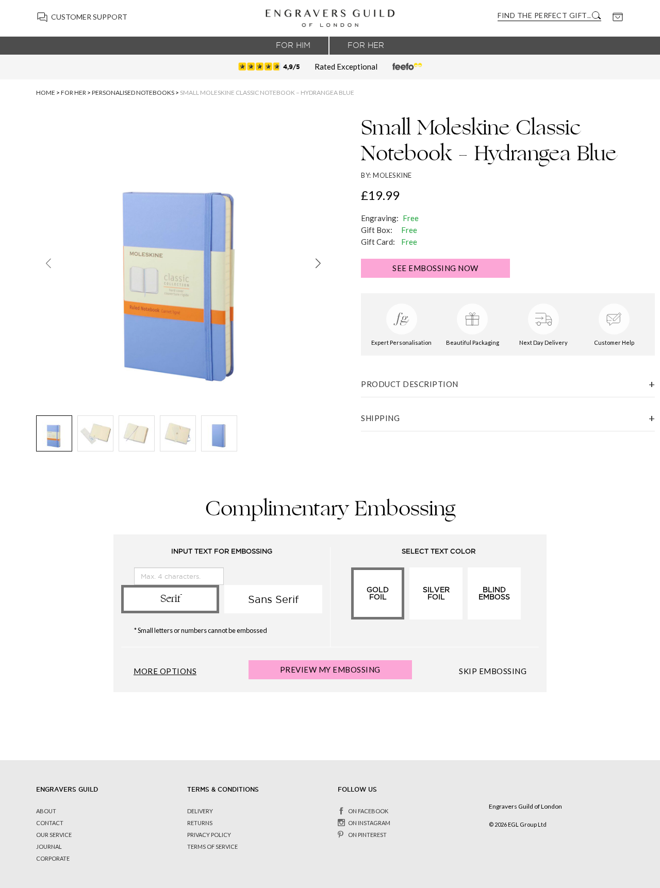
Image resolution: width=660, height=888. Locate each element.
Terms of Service (212, 846)
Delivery (200, 811)
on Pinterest (367, 834)
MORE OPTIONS (165, 671)
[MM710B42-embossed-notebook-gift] (54, 433)
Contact (49, 822)
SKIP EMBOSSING (492, 671)
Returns (199, 822)
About (46, 811)
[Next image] (318, 263)
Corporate (53, 858)
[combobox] (544, 15)
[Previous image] (48, 263)
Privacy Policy (209, 834)
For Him (293, 45)
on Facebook (368, 811)
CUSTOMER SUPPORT (89, 16)
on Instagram (369, 822)
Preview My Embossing (330, 669)
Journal (49, 846)
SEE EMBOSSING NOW (435, 268)
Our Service (54, 834)
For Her (366, 45)
